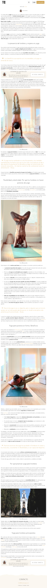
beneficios (10, 58)
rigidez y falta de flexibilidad (26, 343)
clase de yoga (19, 24)
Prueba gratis (40, 2)
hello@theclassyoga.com (23, 583)
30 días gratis (37, 74)
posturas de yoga (21, 189)
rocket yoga (14, 546)
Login (34, 2)
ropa (41, 34)
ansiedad (40, 522)
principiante (3, 557)
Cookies (28, 585)
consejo (38, 537)
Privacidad (24, 585)
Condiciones (20, 585)
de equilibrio (32, 189)
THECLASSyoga (18, 329)
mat (23, 331)
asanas (7, 69)
